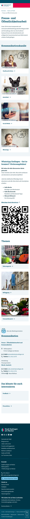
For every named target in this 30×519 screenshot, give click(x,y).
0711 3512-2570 (12, 356)
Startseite (3, 10)
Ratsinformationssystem (7, 489)
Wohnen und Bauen (6, 450)
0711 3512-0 (6, 473)
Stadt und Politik (11, 10)
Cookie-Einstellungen (6, 516)
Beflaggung (6, 292)
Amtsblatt (6, 97)
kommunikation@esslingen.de (15, 354)
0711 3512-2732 (12, 371)
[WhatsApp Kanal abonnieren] (15, 219)
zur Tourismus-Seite (6, 455)
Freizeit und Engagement (7, 446)
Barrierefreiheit (5, 514)
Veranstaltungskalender (7, 491)
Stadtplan (3, 487)
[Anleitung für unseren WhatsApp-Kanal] (6, 435)
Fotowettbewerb (8, 319)
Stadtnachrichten (8, 71)
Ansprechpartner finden (10, 478)
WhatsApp (6, 150)
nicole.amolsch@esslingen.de (15, 369)
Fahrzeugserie (7, 266)
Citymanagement (5, 493)
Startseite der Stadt (6, 439)
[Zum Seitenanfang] (27, 516)
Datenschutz (21, 514)
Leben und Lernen (6, 444)
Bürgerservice (5, 441)
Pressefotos (6, 406)
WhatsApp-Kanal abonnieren (9, 202)
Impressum (13, 514)
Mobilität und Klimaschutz (8, 448)
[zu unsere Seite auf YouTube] (11, 435)
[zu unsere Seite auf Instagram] (4, 435)
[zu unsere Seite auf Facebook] (2, 435)
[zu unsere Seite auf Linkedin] (8, 435)
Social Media (6, 123)
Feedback (5, 393)
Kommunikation (5, 506)
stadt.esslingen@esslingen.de (11, 475)
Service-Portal (5, 484)
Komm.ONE (24, 511)
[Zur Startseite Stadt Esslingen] (9, 429)
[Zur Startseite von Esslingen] (6, 5)
